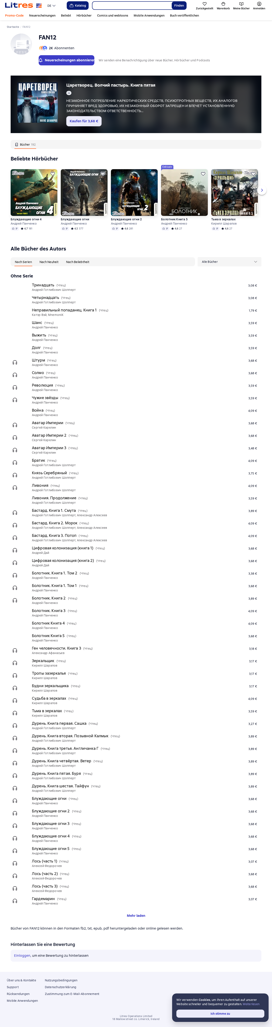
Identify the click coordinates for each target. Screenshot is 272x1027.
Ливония (40, 485)
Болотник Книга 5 (174, 219)
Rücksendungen (18, 994)
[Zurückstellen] (53, 174)
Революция (42, 385)
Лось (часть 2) (45, 873)
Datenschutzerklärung (60, 987)
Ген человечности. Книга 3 (56, 648)
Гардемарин (43, 898)
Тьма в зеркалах (223, 219)
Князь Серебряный (49, 472)
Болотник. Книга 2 (49, 598)
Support (13, 987)
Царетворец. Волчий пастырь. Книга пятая (110, 85)
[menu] (52, 5)
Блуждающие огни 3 (51, 823)
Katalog (80, 5)
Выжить (39, 335)
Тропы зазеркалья (49, 673)
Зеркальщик (43, 660)
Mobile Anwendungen (149, 15)
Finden (179, 5)
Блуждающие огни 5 (51, 848)
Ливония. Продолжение (54, 497)
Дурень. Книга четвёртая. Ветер (61, 760)
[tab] (25, 144)
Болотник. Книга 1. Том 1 (54, 585)
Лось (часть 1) (44, 861)
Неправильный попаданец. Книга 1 (64, 310)
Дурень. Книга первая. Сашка (59, 723)
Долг (36, 347)
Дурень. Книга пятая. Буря (56, 773)
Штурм (38, 360)
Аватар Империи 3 (49, 447)
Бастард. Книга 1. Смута (54, 510)
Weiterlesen (251, 1004)
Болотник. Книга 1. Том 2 (55, 573)
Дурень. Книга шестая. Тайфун (60, 786)
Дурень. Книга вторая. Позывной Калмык (70, 735)
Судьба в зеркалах (49, 698)
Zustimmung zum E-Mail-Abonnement (72, 994)
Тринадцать (43, 285)
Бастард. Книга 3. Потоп (54, 535)
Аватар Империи (47, 422)
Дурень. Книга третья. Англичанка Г (65, 748)
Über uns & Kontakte (21, 980)
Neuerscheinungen (42, 15)
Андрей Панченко (24, 223)
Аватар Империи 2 (49, 435)
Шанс (37, 322)
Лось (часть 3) (45, 886)
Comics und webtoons (112, 15)
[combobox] (131, 5)
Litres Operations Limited (136, 1016)
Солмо (38, 372)
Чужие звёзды (45, 397)
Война (38, 410)
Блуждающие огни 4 (26, 219)
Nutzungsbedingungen (61, 980)
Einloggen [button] (22, 955)
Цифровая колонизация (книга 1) (63, 548)
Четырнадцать (45, 297)
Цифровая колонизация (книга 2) (63, 560)
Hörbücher (84, 15)
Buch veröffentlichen (184, 15)
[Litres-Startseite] (23, 5)
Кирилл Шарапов (224, 223)
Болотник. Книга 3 (49, 610)
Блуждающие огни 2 (126, 219)
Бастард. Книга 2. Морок (54, 523)
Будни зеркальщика (50, 685)
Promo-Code (14, 15)
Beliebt (66, 15)
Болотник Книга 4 (48, 623)
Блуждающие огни (75, 219)
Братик (38, 460)
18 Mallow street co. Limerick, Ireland (135, 1019)
